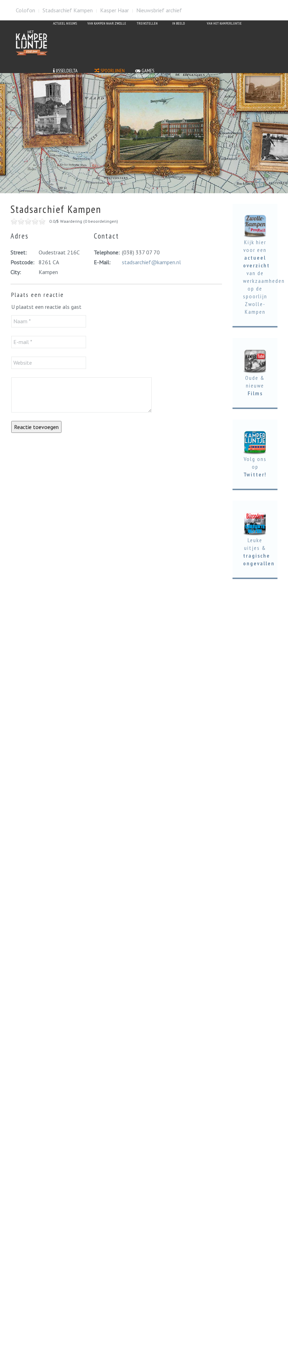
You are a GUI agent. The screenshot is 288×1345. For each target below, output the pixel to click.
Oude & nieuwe (255, 385)
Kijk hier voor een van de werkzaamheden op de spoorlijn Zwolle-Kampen (264, 277)
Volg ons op (255, 466)
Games (147, 72)
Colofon (25, 10)
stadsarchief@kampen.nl (151, 262)
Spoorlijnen (109, 72)
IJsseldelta (68, 72)
